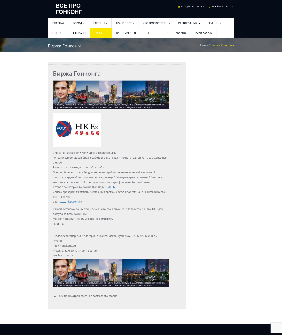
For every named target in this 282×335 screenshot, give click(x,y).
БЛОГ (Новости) (175, 33)
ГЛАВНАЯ (58, 23)
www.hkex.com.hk (71, 201)
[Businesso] (68, 7)
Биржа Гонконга (223, 45)
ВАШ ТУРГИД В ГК (128, 33)
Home (204, 45)
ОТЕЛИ (57, 33)
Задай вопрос (203, 33)
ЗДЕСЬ (111, 187)
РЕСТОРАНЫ (78, 33)
